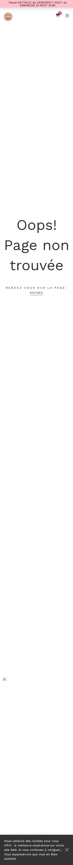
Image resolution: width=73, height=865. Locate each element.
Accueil (36, 292)
